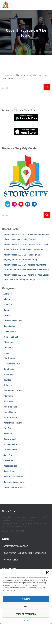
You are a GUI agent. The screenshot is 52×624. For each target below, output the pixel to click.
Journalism (8, 401)
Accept (26, 599)
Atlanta (6, 299)
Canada (6, 315)
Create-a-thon (9, 331)
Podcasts (7, 434)
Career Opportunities (12, 321)
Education (8, 347)
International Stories (12, 391)
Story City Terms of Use (15, 546)
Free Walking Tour (11, 364)
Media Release (10, 407)
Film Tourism (9, 358)
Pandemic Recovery (12, 423)
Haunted (7, 380)
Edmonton (8, 342)
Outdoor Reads (10, 417)
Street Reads (9, 460)
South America (10, 444)
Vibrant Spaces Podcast (14, 487)
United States (9, 471)
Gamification (9, 369)
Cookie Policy (24, 620)
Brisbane (7, 304)
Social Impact (9, 439)
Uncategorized (10, 466)
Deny (26, 606)
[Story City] (6, 4)
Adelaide (7, 294)
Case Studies (9, 326)
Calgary (7, 310)
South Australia (10, 450)
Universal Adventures (13, 476)
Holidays (7, 385)
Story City (7, 455)
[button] (47, 572)
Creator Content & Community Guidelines (24, 553)
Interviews (8, 396)
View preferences (26, 614)
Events (6, 353)
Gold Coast (8, 374)
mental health (9, 412)
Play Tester (8, 428)
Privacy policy (10, 560)
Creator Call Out (10, 337)
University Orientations (13, 482)
